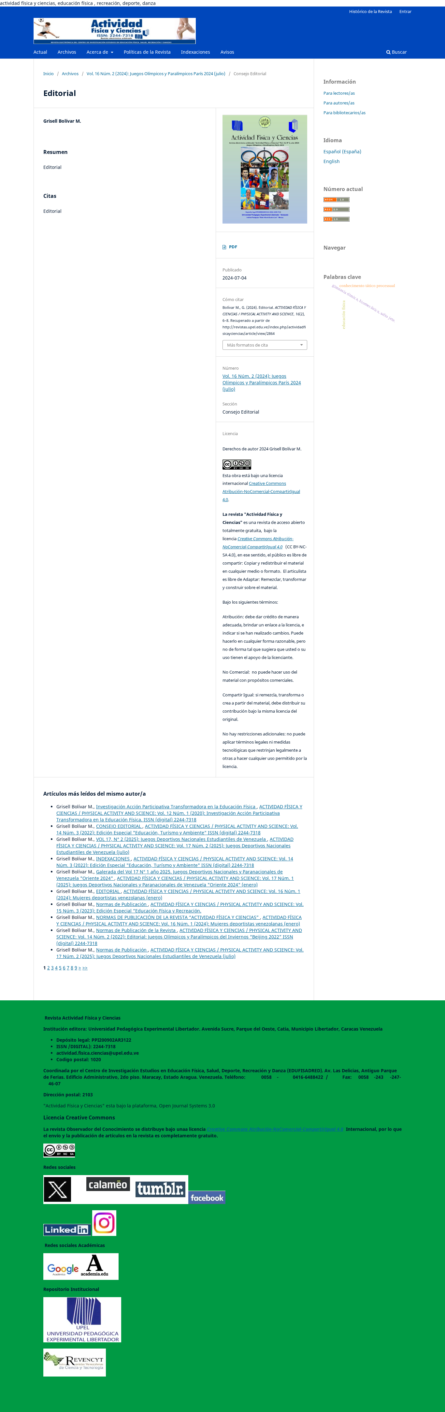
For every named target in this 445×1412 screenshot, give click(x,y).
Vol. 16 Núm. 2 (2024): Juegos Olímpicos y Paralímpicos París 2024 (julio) (156, 73)
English (331, 161)
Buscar (399, 52)
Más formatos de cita (247, 345)
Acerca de (98, 52)
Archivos (67, 52)
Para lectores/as (339, 93)
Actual (40, 52)
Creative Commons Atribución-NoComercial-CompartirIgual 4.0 (261, 491)
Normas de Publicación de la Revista (136, 930)
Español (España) (342, 151)
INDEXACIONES (113, 859)
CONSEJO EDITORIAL (119, 826)
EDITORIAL (108, 891)
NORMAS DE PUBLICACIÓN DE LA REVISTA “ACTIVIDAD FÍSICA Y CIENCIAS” (178, 917)
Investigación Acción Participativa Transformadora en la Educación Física (176, 806)
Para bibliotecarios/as (344, 113)
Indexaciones (195, 52)
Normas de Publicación (122, 904)
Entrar (405, 11)
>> (85, 968)
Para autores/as (338, 103)
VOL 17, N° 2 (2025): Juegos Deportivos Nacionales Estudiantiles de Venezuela (181, 839)
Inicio (48, 73)
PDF (233, 247)
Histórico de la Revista (370, 11)
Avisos (227, 52)
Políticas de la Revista (147, 52)
